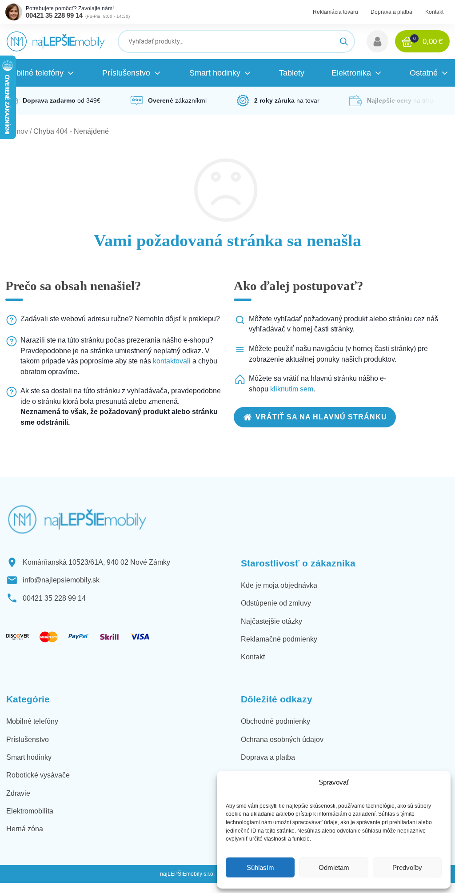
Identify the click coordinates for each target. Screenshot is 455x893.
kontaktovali (172, 361)
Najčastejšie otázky (271, 621)
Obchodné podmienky (275, 721)
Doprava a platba (391, 12)
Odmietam (334, 867)
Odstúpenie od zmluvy (276, 603)
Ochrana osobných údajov (282, 739)
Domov (16, 131)
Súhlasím (260, 867)
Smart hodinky (29, 757)
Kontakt (434, 12)
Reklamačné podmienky (279, 639)
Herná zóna (24, 829)
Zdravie (18, 793)
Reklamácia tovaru (335, 12)
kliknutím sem (291, 389)
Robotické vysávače (38, 775)
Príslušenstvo (27, 739)
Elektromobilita (29, 811)
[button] (377, 41)
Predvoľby (407, 867)
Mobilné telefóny (32, 721)
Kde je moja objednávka (279, 585)
